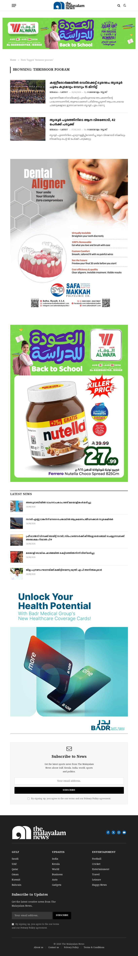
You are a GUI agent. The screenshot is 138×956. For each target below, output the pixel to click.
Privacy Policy (91, 798)
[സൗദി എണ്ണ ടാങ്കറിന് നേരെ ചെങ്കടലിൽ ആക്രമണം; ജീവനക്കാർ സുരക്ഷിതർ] (16, 523)
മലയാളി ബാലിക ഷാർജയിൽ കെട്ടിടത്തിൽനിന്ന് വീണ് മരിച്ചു (60, 553)
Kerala (54, 92)
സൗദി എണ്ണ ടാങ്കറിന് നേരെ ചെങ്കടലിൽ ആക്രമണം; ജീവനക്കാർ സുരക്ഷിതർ (69, 519)
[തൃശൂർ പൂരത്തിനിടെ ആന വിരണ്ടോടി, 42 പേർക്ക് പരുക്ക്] (27, 129)
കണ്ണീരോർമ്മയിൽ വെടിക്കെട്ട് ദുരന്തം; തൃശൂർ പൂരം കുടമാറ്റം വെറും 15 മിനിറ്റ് (86, 85)
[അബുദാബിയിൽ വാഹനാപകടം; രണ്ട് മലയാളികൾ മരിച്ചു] (16, 506)
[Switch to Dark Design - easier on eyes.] (124, 5)
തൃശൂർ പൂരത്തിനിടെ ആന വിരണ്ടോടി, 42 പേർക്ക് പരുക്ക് (82, 122)
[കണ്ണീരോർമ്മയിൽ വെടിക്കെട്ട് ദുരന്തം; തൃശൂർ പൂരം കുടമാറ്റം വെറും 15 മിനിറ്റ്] (27, 91)
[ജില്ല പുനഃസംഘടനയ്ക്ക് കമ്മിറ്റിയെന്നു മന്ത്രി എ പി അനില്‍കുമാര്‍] (16, 573)
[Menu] (14, 5)
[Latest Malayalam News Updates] (68, 5)
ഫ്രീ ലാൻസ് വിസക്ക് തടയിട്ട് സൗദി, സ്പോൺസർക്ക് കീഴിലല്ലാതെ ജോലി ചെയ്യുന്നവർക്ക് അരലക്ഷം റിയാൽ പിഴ (75, 538)
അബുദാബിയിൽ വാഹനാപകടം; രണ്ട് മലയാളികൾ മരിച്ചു (58, 502)
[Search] (119, 5)
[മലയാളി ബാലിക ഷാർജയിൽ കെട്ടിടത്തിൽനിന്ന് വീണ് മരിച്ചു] (16, 557)
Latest (64, 92)
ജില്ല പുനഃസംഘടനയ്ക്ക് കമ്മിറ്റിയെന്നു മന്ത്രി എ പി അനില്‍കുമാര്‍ (64, 570)
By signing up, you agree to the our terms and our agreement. (70, 798)
